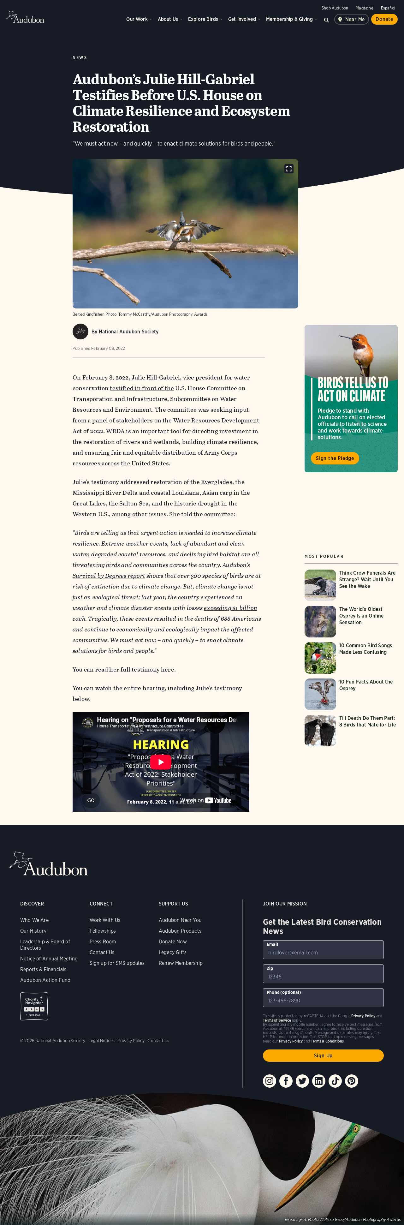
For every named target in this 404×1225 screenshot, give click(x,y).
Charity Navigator (34, 1006)
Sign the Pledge (335, 459)
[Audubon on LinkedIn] (318, 1081)
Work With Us (105, 920)
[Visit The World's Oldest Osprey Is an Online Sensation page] (352, 621)
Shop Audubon (335, 8)
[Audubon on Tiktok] (335, 1081)
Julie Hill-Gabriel (156, 377)
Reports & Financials (43, 969)
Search (326, 19)
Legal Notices (102, 1040)
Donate (384, 19)
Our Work (136, 19)
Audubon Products (180, 931)
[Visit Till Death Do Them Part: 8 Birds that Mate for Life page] (352, 730)
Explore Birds (203, 19)
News (80, 57)
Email (272, 944)
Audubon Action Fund (45, 980)
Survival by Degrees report (109, 575)
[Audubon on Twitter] (302, 1081)
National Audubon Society (129, 332)
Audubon (25, 17)
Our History (33, 931)
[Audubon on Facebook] (286, 1081)
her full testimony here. (143, 669)
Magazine (364, 8)
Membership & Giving (289, 19)
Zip (270, 968)
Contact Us (102, 952)
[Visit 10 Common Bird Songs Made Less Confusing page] (352, 658)
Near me (355, 19)
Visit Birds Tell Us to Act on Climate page (351, 399)
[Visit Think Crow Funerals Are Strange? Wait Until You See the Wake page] (352, 585)
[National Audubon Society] (80, 331)
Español (388, 8)
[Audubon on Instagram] (269, 1081)
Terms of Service (277, 1020)
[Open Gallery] (289, 168)
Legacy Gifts (173, 952)
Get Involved (242, 19)
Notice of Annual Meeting (49, 959)
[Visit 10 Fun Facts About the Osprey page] (352, 694)
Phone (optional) (284, 992)
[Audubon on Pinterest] (351, 1081)
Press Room (103, 942)
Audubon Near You (180, 920)
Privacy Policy (131, 1040)
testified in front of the (142, 388)
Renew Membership (181, 963)
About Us (168, 19)
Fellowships (103, 931)
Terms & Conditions (327, 1041)
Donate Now (173, 942)
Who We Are (34, 920)
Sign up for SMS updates (117, 963)
